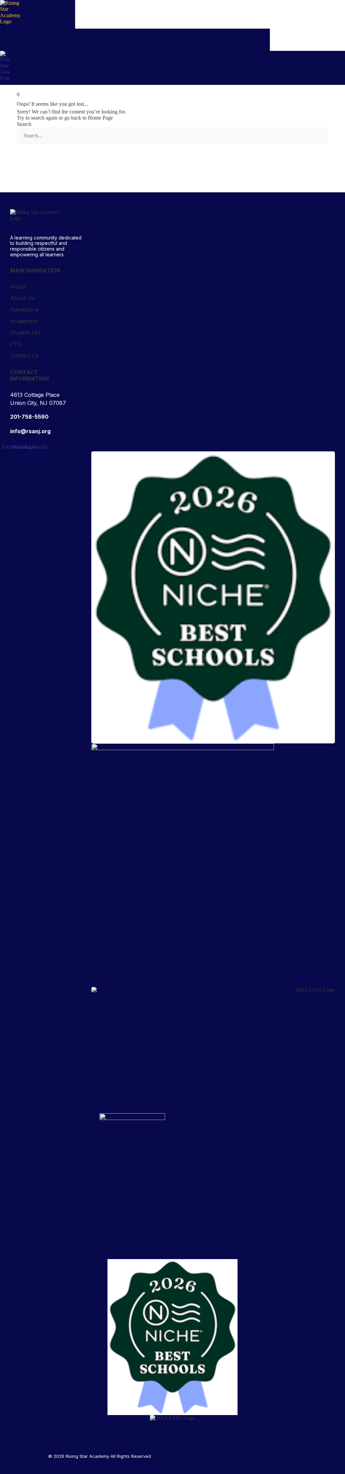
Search (24, 124)
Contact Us (24, 355)
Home (18, 286)
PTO (16, 344)
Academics (24, 321)
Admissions (24, 309)
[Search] (28, 154)
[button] (343, 83)
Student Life (25, 332)
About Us (22, 298)
